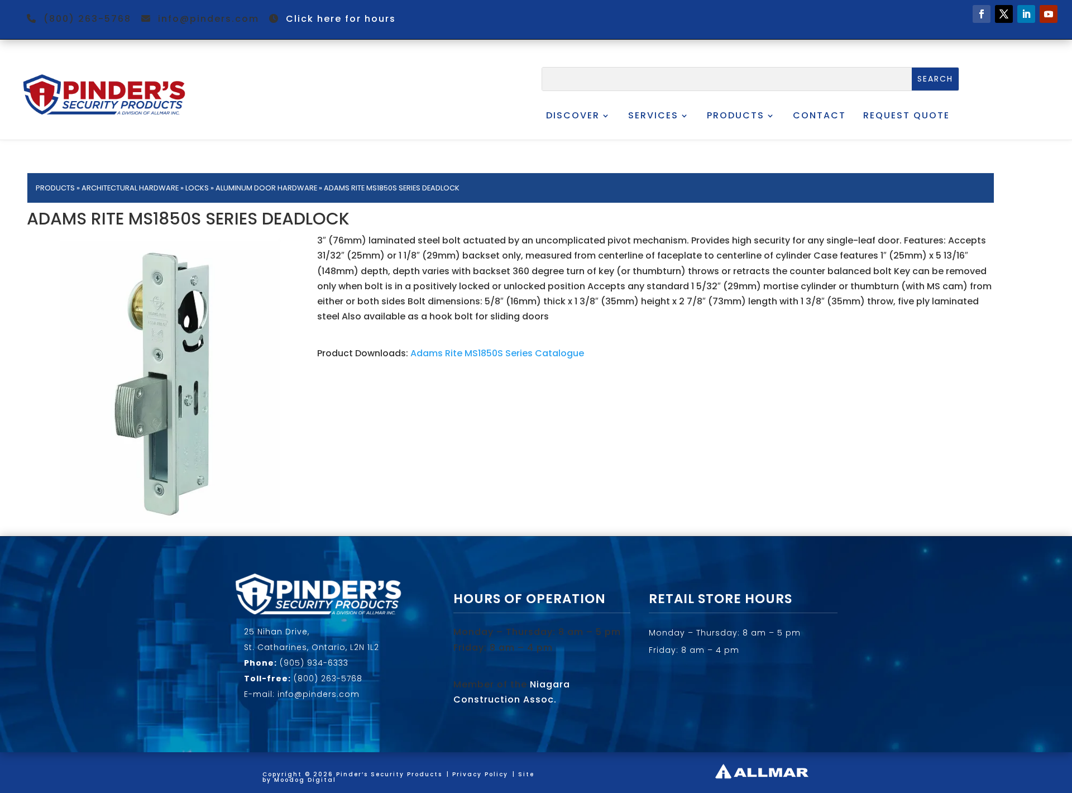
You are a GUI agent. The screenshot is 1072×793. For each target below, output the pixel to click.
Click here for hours (341, 18)
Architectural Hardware (130, 188)
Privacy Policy (480, 774)
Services (653, 115)
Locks (197, 188)
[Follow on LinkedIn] (1026, 14)
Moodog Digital (305, 780)
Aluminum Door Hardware (266, 188)
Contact (819, 115)
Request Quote (906, 115)
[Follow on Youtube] (1048, 14)
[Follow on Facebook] (981, 14)
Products (735, 115)
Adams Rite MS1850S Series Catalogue (497, 353)
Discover (573, 115)
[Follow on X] (1004, 14)
